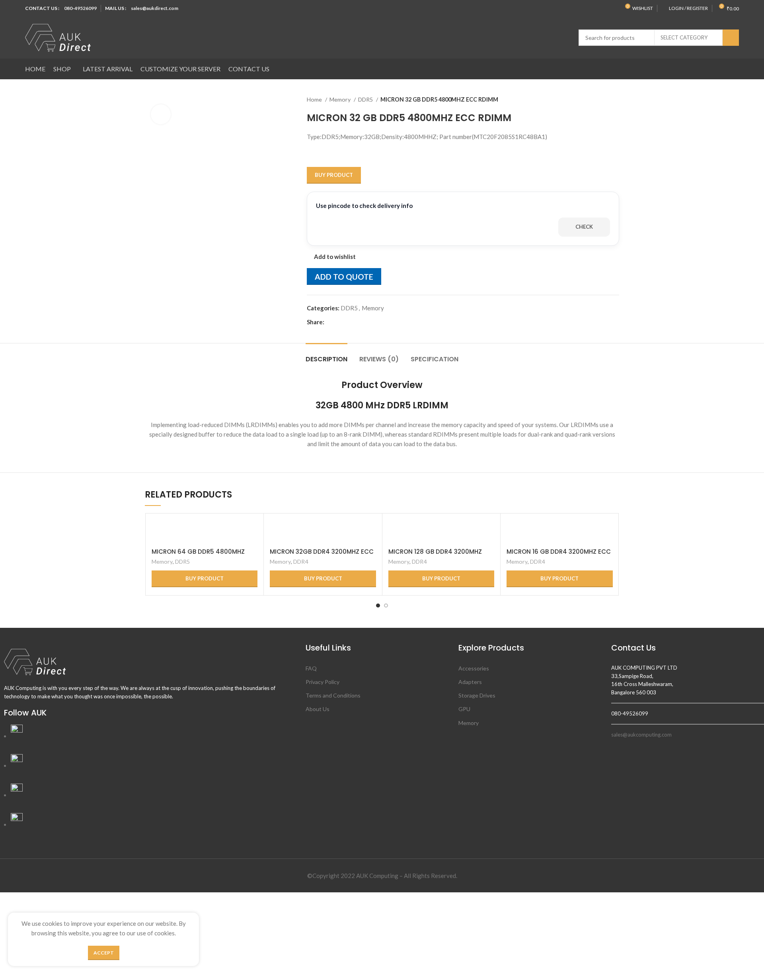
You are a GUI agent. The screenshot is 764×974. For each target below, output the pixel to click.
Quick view (251, 532)
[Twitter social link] (340, 322)
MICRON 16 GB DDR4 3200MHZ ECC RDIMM (559, 555)
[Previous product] (599, 100)
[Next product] (615, 100)
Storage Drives (476, 695)
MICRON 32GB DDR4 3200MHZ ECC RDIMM (322, 555)
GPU (464, 709)
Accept (104, 953)
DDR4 (300, 561)
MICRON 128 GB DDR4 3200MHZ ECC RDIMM (435, 555)
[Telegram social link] (367, 322)
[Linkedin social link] (349, 322)
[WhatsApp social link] (358, 322)
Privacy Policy (322, 681)
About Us (317, 709)
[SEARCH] (731, 37)
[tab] (326, 355)
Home (315, 99)
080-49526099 (80, 8)
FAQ (311, 668)
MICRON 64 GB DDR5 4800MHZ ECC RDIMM (198, 555)
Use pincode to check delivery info (364, 205)
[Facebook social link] (330, 322)
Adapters (470, 681)
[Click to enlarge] (161, 114)
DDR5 (366, 99)
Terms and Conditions (333, 695)
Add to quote (344, 276)
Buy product (334, 175)
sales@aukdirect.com (154, 8)
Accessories (473, 668)
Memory (340, 99)
